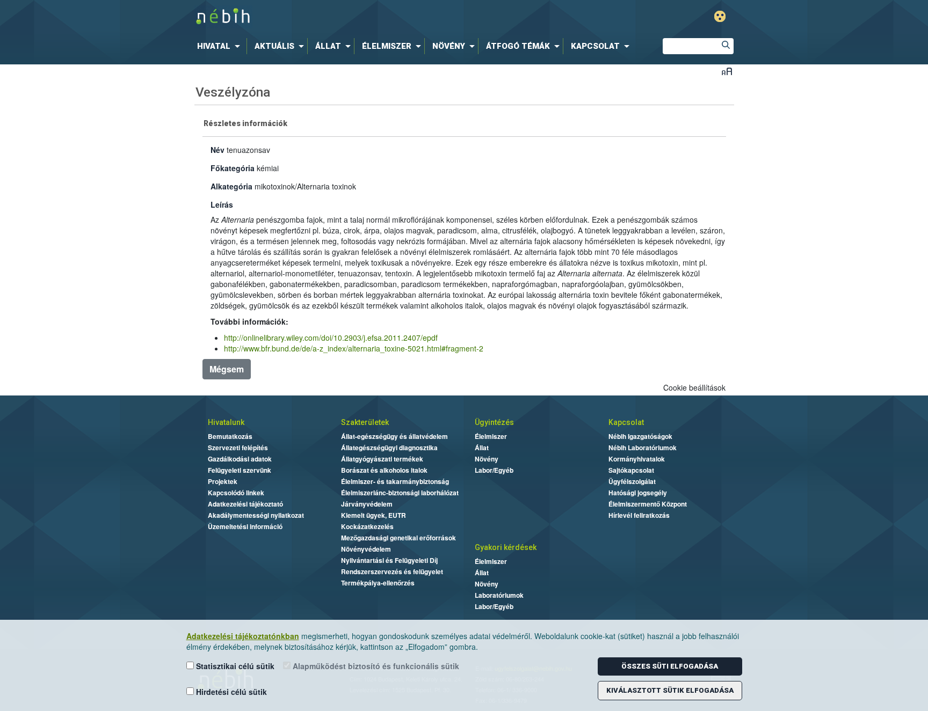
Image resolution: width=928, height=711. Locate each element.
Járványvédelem (367, 504)
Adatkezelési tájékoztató (245, 504)
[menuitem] (220, 46)
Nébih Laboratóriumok (642, 447)
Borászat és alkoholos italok (384, 470)
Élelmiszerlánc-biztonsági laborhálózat (400, 492)
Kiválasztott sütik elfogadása (670, 690)
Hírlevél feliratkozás (639, 515)
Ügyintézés (494, 422)
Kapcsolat (626, 422)
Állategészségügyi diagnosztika (389, 447)
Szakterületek (365, 422)
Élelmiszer (491, 436)
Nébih (349, 16)
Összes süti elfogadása (669, 666)
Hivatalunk (226, 422)
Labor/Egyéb (494, 470)
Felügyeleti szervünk (239, 470)
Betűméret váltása (727, 71)
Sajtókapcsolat (631, 470)
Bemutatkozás (230, 436)
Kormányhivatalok (636, 459)
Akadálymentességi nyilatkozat (256, 515)
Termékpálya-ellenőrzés (378, 583)
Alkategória (231, 186)
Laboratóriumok (499, 595)
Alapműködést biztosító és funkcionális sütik (375, 666)
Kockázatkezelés (367, 526)
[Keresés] (725, 46)
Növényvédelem (366, 549)
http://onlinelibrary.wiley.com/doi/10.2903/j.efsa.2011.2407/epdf (331, 337)
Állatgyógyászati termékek (382, 459)
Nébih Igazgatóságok (640, 436)
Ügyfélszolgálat (632, 481)
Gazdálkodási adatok (240, 459)
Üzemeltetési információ (245, 526)
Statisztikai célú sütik (234, 666)
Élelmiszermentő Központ (647, 504)
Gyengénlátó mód (720, 16)
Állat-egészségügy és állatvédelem (394, 436)
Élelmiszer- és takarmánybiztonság (395, 481)
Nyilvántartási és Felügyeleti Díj (389, 560)
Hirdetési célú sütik (230, 691)
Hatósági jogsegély (637, 492)
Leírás (222, 204)
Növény (486, 459)
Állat (482, 447)
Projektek (222, 481)
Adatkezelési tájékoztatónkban (242, 636)
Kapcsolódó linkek (236, 492)
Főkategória (233, 168)
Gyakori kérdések (505, 547)
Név (217, 149)
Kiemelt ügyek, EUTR (373, 515)
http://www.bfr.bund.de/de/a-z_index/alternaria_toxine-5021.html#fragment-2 (353, 348)
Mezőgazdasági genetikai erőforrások (398, 538)
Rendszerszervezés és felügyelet (392, 571)
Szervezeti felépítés (238, 447)
